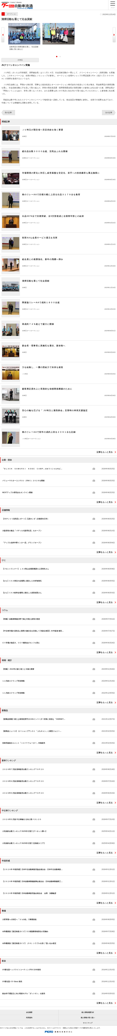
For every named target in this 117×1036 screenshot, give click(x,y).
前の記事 (8, 113)
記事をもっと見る (105, 452)
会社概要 (29, 1012)
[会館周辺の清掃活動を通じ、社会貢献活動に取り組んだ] (24, 24)
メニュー (113, 7)
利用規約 (29, 1017)
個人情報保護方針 (87, 1012)
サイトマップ (87, 1023)
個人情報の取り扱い (88, 1017)
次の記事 (108, 113)
